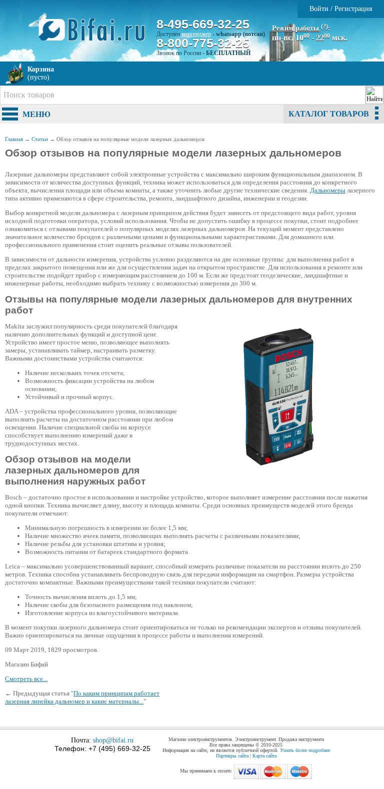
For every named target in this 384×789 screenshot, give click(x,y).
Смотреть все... (26, 678)
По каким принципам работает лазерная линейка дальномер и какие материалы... (82, 697)
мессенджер (196, 34)
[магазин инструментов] (95, 35)
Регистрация (353, 8)
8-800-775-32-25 (203, 43)
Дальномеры (328, 190)
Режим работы (300, 28)
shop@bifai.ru (113, 740)
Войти (319, 8)
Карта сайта (264, 755)
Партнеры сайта (232, 755)
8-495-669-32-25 (203, 24)
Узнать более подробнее (305, 750)
